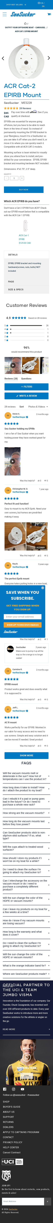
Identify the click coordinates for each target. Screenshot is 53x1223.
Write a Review (33, 396)
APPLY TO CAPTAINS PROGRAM (21, 1132)
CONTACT (8, 1137)
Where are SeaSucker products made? (25, 974)
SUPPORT (8, 1117)
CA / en (42, 4)
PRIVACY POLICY (12, 1142)
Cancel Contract (11, 1152)
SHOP (6, 1101)
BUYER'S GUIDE (11, 1107)
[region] (26, 365)
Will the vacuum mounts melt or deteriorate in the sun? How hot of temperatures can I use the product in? (24, 776)
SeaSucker (11, 102)
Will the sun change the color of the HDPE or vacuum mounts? (23, 899)
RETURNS (8, 1122)
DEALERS (8, 1127)
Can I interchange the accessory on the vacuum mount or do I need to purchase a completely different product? (25, 885)
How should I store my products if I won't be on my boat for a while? (22, 859)
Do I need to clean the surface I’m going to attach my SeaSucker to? (22, 871)
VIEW (26, 1075)
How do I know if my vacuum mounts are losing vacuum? (23, 922)
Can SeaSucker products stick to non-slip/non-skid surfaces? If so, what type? (24, 835)
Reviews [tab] (11, 379)
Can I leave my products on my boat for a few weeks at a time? (25, 911)
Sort (22, 406)
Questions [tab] (26, 379)
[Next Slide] (46, 365)
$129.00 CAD (25, 243)
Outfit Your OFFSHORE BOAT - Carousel (25, 27)
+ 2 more (41, 547)
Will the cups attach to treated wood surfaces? (23, 848)
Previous (2, 57)
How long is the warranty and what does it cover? (22, 933)
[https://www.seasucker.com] (25, 24)
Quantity (7, 174)
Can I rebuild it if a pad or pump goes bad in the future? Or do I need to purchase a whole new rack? (24, 801)
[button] (49, 14)
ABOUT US (9, 1112)
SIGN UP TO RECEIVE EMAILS (23, 624)
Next (48, 57)
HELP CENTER (11, 1147)
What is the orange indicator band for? (24, 965)
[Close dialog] (42, 587)
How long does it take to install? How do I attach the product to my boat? (23, 789)
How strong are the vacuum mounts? (23, 813)
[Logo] (23, 14)
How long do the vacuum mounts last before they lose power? (24, 823)
